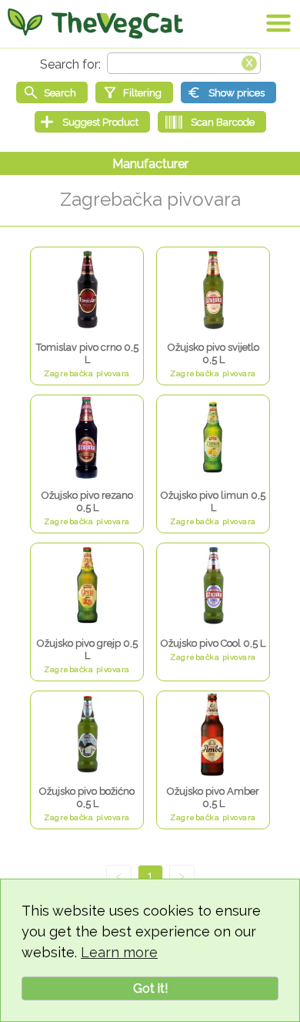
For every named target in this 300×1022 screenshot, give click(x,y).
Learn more (119, 952)
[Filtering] (134, 92)
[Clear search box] (249, 61)
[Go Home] (95, 23)
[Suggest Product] (92, 122)
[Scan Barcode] (212, 122)
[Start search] (52, 92)
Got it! (150, 988)
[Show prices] (228, 92)
